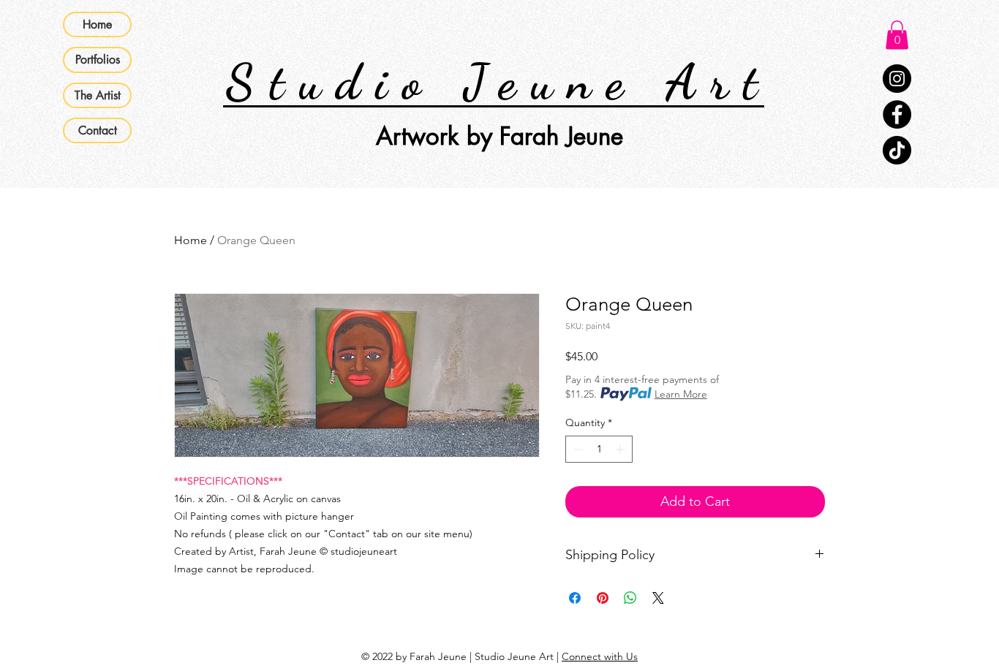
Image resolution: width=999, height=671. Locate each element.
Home (97, 24)
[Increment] (621, 449)
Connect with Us (600, 656)
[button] (897, 34)
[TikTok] (897, 150)
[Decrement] (577, 449)
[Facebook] (897, 114)
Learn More (681, 394)
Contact (97, 130)
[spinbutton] (599, 449)
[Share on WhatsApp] (630, 598)
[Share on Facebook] (575, 598)
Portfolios (97, 59)
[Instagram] (897, 78)
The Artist (98, 95)
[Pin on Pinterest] (602, 598)
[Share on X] (658, 598)
